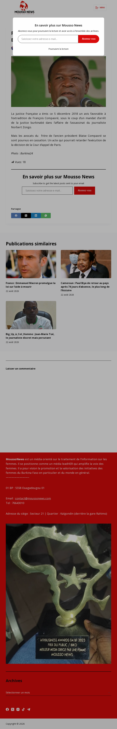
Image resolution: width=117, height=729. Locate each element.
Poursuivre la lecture (58, 48)
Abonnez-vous (89, 38)
